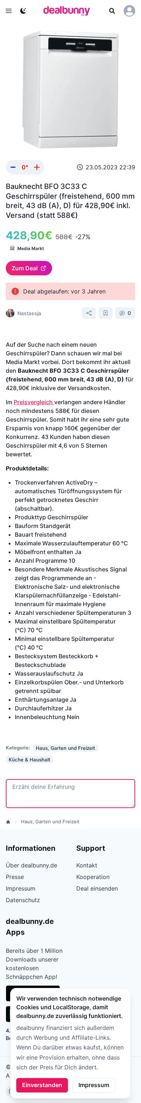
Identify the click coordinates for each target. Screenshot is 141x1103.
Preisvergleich (34, 402)
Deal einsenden (97, 888)
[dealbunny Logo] (69, 11)
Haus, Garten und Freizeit (50, 821)
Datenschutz (23, 900)
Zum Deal (25, 268)
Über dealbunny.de (31, 865)
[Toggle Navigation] (8, 11)
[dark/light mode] (23, 11)
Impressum (93, 1085)
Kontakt (86, 865)
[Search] (112, 11)
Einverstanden (42, 1085)
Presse (15, 876)
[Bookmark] (105, 313)
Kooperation (93, 876)
